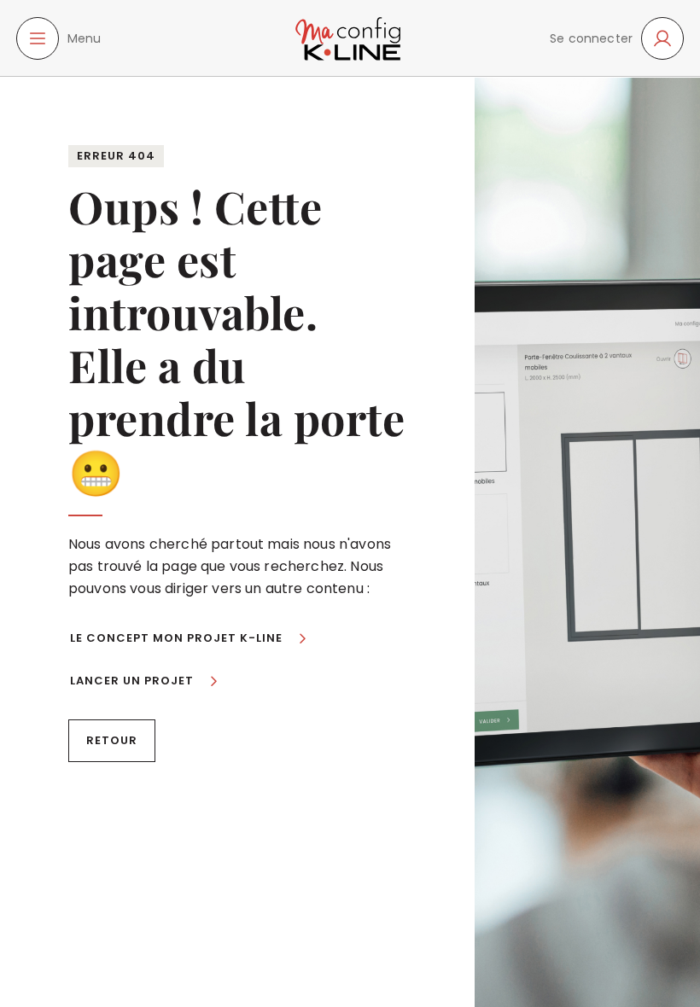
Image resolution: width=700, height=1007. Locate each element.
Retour (111, 740)
